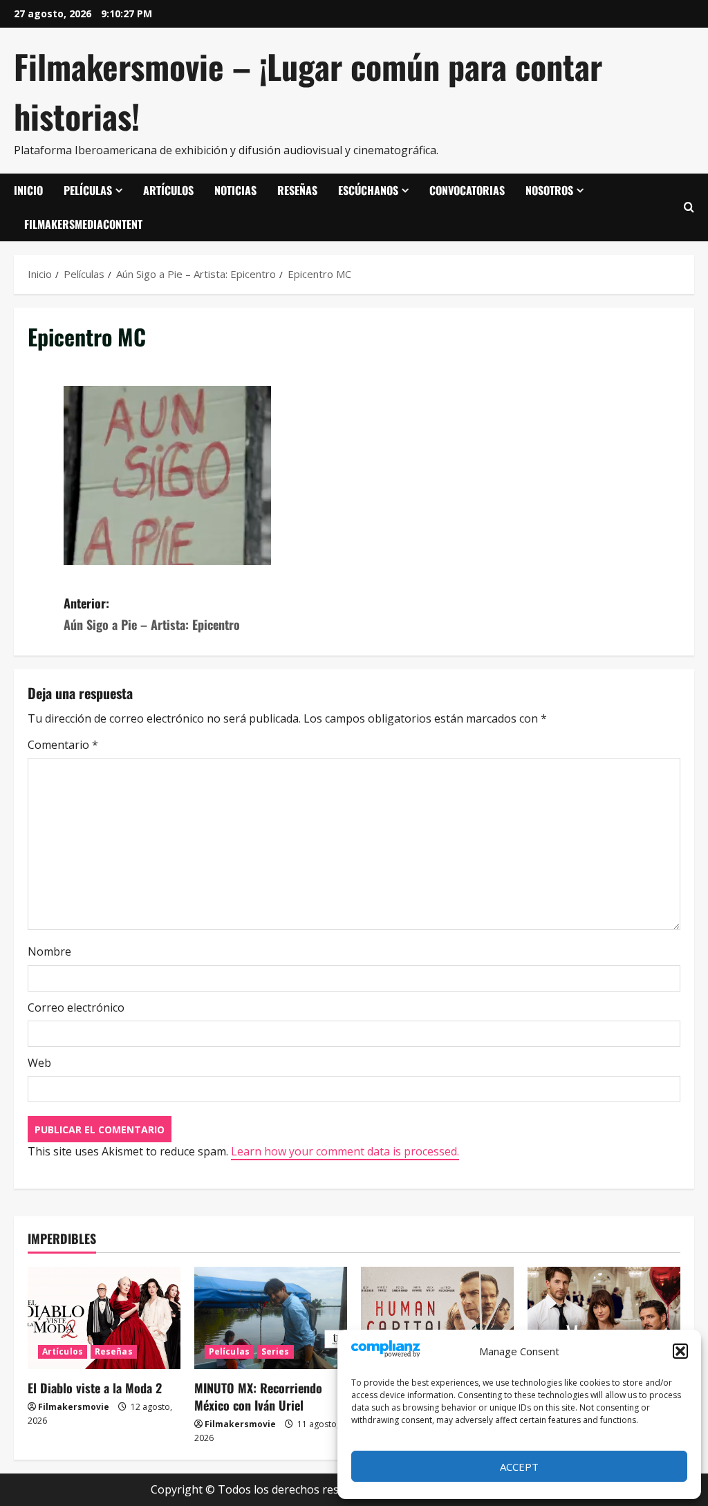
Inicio (28, 190)
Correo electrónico (76, 1007)
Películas (88, 190)
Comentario (63, 744)
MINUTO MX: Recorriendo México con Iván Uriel (258, 1396)
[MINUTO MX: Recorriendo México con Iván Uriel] (270, 1317)
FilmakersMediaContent (83, 224)
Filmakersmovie (73, 1407)
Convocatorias (467, 190)
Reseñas (297, 190)
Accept (519, 1467)
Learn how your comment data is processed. (345, 1151)
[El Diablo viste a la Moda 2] (104, 1317)
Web (39, 1062)
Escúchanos (368, 190)
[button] (680, 1351)
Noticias (235, 190)
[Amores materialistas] (604, 1317)
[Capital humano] (437, 1317)
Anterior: (152, 613)
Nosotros (549, 190)
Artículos (168, 190)
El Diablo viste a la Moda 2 (95, 1388)
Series (275, 1351)
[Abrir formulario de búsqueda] (689, 207)
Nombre (49, 951)
